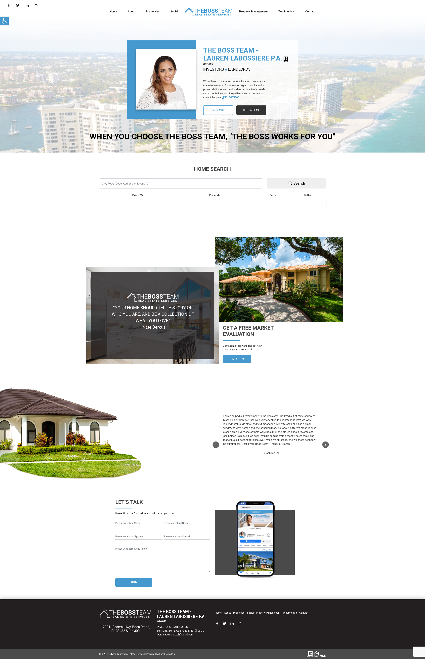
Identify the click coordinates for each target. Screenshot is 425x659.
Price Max (215, 195)
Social (174, 11)
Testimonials (286, 11)
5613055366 (231, 97)
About (131, 11)
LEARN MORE (218, 110)
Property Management (253, 11)
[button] (4, 21)
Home (113, 11)
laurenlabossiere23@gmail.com (175, 634)
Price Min (138, 195)
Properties (153, 11)
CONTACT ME (251, 110)
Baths (307, 195)
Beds (272, 195)
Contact (310, 11)
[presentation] (215, 444)
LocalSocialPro (167, 654)
